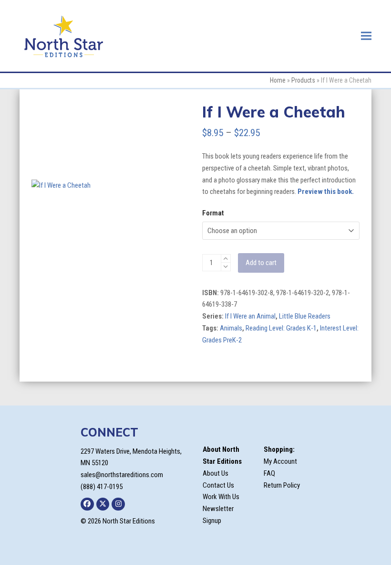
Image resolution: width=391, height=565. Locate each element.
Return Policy (282, 485)
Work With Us (221, 496)
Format (213, 213)
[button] (366, 36)
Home (278, 80)
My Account (280, 461)
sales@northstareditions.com (122, 474)
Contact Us (218, 485)
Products (303, 80)
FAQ (269, 473)
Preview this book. (326, 191)
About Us (215, 473)
